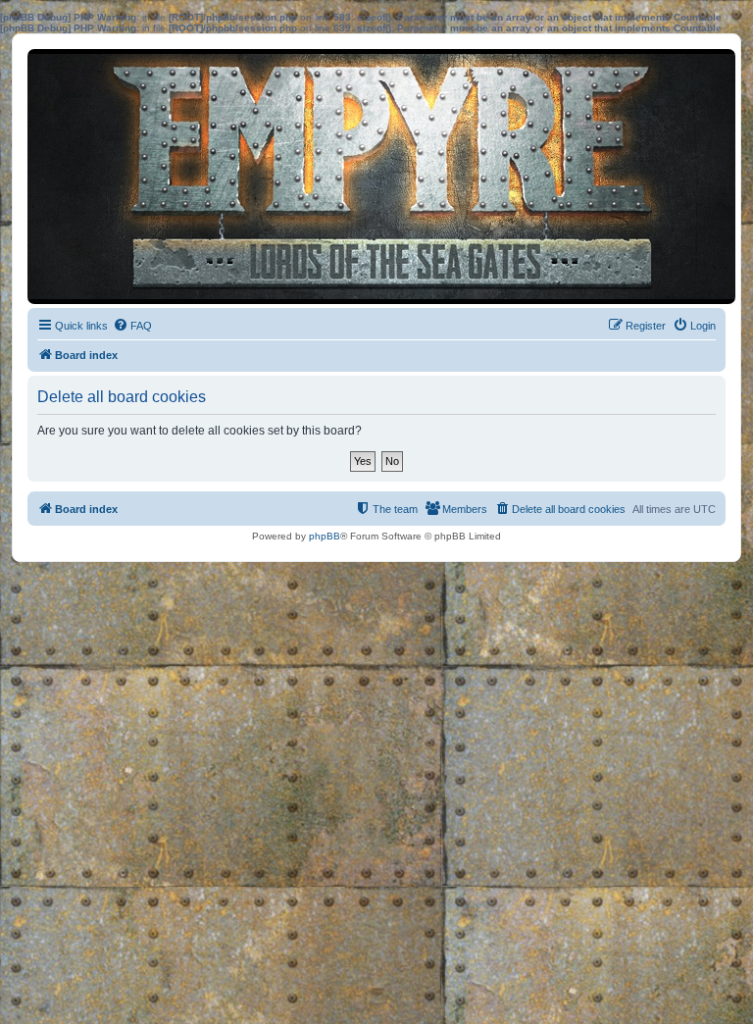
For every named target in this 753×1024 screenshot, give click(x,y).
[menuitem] (132, 325)
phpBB (324, 536)
